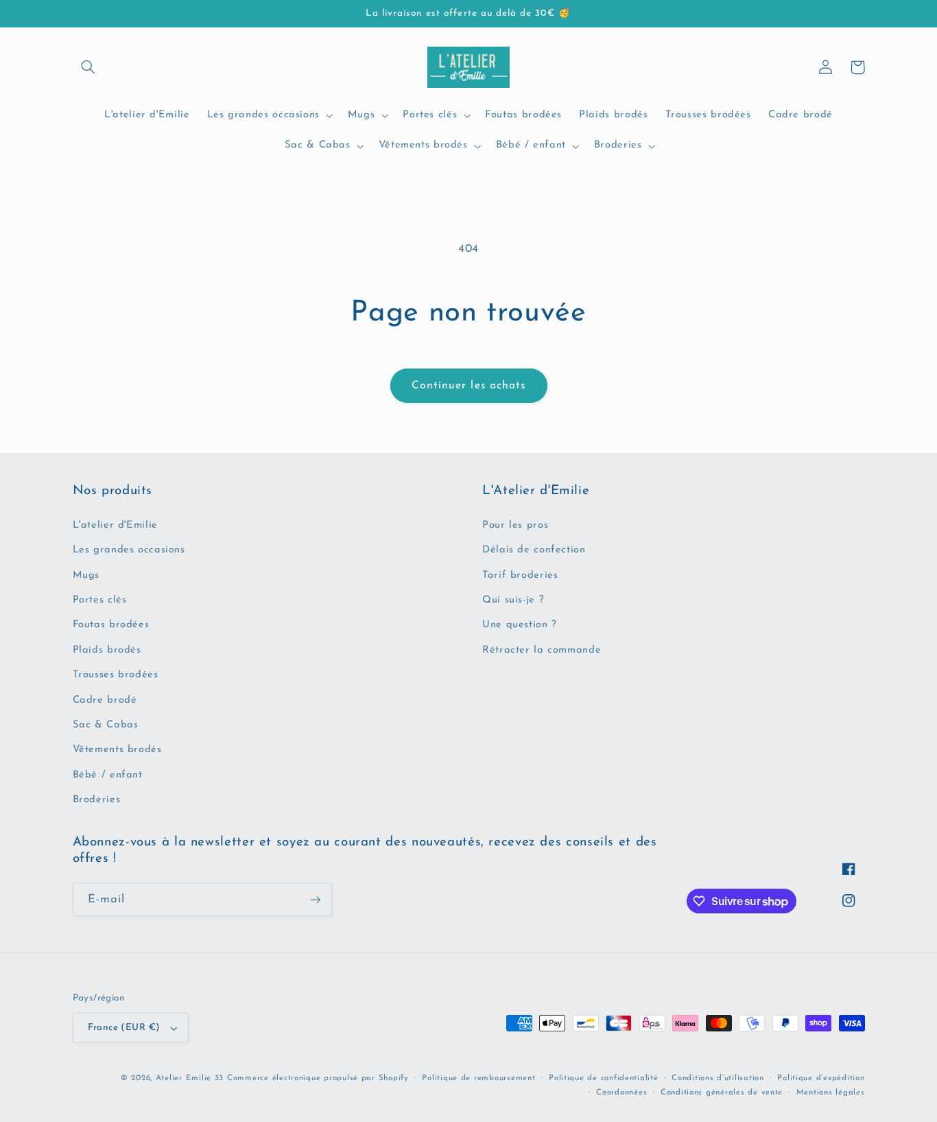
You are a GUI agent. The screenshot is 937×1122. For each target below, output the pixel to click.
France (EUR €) (124, 1027)
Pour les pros (515, 525)
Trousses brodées (115, 675)
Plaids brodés (107, 650)
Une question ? (519, 625)
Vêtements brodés (117, 750)
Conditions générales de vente (722, 1092)
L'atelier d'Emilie (115, 525)
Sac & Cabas (106, 725)
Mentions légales (830, 1092)
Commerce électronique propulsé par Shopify (318, 1078)
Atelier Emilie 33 (190, 1078)
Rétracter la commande (541, 650)
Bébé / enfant (108, 775)
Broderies (97, 800)
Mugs (86, 575)
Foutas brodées (111, 625)
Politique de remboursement (478, 1078)
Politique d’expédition (820, 1078)
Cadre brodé (105, 700)
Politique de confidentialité (604, 1078)
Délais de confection (534, 550)
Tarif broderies (520, 575)
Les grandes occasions (129, 550)
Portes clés (100, 600)
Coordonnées (621, 1092)
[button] (88, 67)
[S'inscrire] (315, 899)
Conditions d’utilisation (718, 1078)
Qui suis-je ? (513, 600)
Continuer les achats (468, 385)
